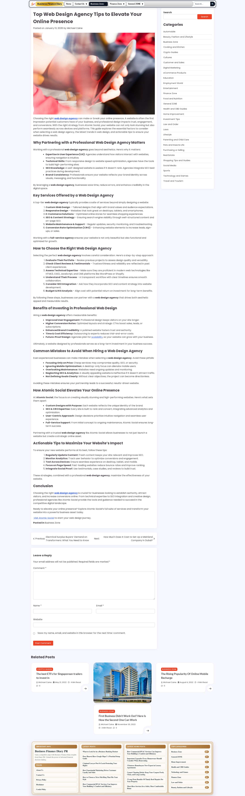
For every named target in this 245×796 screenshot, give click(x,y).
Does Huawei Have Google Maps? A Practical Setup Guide (101, 757)
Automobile (169, 31)
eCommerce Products (174, 72)
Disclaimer (40, 784)
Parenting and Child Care (176, 139)
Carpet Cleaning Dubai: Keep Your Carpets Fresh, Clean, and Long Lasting (145, 773)
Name (37, 605)
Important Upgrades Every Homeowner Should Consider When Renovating (144, 759)
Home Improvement (173, 114)
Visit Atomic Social (43, 518)
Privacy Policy (41, 780)
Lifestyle (167, 134)
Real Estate (169, 155)
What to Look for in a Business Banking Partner (100, 751)
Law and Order (170, 124)
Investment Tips (171, 119)
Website (37, 619)
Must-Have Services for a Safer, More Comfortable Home (145, 787)
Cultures (167, 57)
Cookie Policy (41, 789)
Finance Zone (116, 4)
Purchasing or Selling (173, 150)
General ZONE (134, 4)
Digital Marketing (171, 67)
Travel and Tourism (173, 181)
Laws (165, 129)
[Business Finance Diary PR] (32, 4)
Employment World (173, 83)
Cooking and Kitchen (174, 47)
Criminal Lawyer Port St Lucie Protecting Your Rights (100, 764)
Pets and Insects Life (173, 145)
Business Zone (97, 4)
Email (100, 605)
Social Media (169, 165)
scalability (97, 337)
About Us (39, 770)
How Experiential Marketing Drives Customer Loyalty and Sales (99, 771)
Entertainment (170, 88)
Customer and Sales (173, 62)
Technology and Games (175, 175)
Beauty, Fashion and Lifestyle (178, 36)
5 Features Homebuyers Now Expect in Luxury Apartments (144, 766)
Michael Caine (75, 28)
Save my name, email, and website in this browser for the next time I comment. (81, 633)
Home (68, 4)
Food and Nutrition (172, 98)
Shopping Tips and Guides (176, 160)
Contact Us (79, 4)
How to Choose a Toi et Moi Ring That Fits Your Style (100, 778)
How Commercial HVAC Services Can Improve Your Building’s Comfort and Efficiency (100, 785)
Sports (166, 170)
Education (168, 78)
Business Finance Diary (49, 4)
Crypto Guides (170, 52)
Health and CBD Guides (175, 108)
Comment (39, 568)
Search (167, 12)
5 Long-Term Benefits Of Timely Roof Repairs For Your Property (145, 780)
